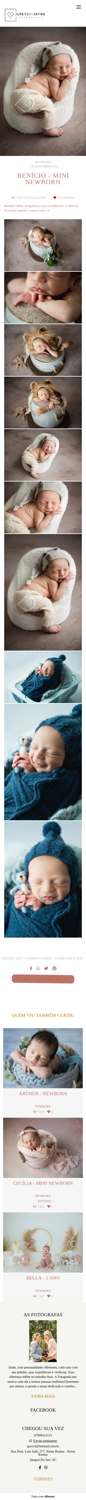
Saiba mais (43, 1396)
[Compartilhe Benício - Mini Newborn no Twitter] (46, 968)
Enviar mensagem (45, 1441)
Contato (43, 1478)
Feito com (43, 1496)
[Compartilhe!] (43, 260)
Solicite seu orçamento (43, 978)
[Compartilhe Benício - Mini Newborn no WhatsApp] (38, 968)
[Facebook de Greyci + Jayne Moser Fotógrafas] (40, 1468)
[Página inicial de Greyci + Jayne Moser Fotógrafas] (24, 15)
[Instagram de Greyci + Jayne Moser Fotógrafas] (45, 1468)
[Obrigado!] (30, 260)
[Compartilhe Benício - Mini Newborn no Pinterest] (54, 968)
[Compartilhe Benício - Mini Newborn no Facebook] (31, 968)
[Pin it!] (55, 260)
